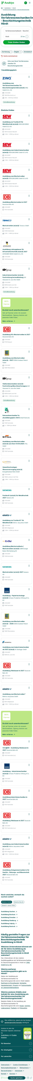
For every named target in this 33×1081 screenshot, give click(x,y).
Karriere (12, 1074)
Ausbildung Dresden (8, 917)
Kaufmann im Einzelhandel (10, 983)
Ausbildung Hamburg (8, 920)
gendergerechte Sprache (13, 1022)
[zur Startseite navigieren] (2, 8)
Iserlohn (27, 1006)
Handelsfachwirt (6, 985)
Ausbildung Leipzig (8, 923)
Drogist (15, 985)
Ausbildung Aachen (8, 911)
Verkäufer (23, 983)
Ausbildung (8, 8)
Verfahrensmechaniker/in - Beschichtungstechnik (16, 9)
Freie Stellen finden (16, 42)
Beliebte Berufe (18, 902)
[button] (24, 37)
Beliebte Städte (6, 902)
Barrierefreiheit (6, 1071)
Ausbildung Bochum (8, 914)
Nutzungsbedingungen (8, 1068)
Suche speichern (16, 1078)
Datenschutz (5, 1065)
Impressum (18, 1071)
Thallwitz (14, 1008)
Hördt (14, 8)
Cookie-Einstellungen (20, 1065)
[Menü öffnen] (30, 3)
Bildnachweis (24, 1068)
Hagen (21, 1006)
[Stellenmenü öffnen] (29, 77)
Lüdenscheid (5, 1008)
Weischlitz (23, 1008)
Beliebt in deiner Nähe (8, 905)
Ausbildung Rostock (8, 926)
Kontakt (3, 1074)
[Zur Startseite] (7, 2)
